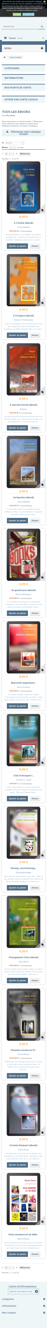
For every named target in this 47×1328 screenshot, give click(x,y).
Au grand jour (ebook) (23, 590)
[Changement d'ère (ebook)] (23, 922)
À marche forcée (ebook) (23, 404)
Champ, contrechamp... (23, 868)
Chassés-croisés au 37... (24, 1050)
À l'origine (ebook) (23, 315)
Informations (13, 77)
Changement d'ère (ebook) (23, 957)
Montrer (5, 147)
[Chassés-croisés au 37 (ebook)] (23, 1015)
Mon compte (9, 1312)
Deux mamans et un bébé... (23, 1234)
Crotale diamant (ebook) (23, 1145)
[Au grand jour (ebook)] (23, 555)
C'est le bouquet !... (23, 775)
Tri (3, 143)
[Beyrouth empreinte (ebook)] (23, 647)
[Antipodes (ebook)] (23, 462)
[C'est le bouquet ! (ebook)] (23, 740)
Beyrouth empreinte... (23, 682)
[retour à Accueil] (4, 57)
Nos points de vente (17, 87)
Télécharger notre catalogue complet (25, 133)
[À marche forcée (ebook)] (23, 369)
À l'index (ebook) (23, 222)
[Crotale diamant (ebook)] (23, 1110)
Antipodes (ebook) (23, 497)
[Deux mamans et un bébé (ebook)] (23, 1199)
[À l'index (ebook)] (23, 187)
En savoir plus (28, 14)
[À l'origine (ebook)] (23, 280)
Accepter (17, 14)
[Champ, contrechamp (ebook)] (23, 833)
